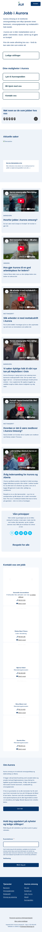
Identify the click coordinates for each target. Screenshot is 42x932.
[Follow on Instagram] (20, 914)
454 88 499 (21, 673)
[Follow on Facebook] (17, 914)
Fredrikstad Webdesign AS (27, 926)
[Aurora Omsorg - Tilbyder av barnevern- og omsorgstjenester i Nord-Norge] (21, 4)
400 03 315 (21, 600)
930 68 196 (21, 636)
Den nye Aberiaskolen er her (14, 163)
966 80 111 (21, 746)
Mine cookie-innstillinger (21, 921)
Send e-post (22, 603)
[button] (2, 4)
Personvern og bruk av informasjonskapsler (21, 918)
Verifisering (7, 858)
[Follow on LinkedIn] (22, 914)
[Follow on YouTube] (25, 914)
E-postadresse (8, 839)
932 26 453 (21, 709)
